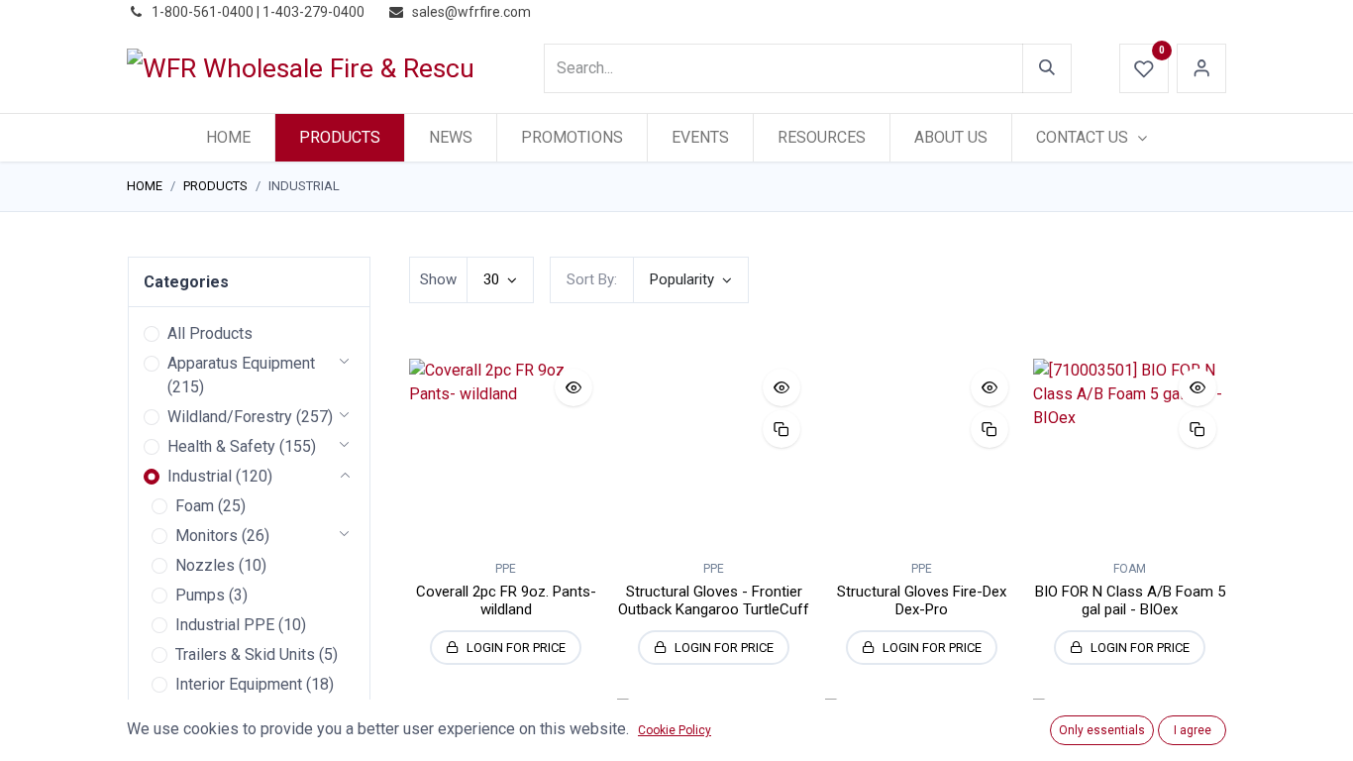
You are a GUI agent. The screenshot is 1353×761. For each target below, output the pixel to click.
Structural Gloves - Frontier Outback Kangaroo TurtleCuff (713, 600)
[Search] (1047, 68)
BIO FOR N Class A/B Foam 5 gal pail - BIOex (1130, 600)
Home (144, 185)
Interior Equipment (238, 684)
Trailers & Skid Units (245, 654)
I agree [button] (1192, 730)
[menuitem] (228, 138)
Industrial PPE (224, 624)
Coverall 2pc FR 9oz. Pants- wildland (506, 600)
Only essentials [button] (1102, 730)
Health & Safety (221, 446)
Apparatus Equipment (241, 363)
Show (438, 279)
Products (215, 185)
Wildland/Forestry (229, 416)
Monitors (206, 535)
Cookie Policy (674, 730)
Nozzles (205, 565)
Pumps (200, 595)
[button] (691, 280)
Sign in (1201, 68)
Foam (194, 505)
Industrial (199, 476)
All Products (210, 333)
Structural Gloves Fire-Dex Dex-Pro (921, 600)
